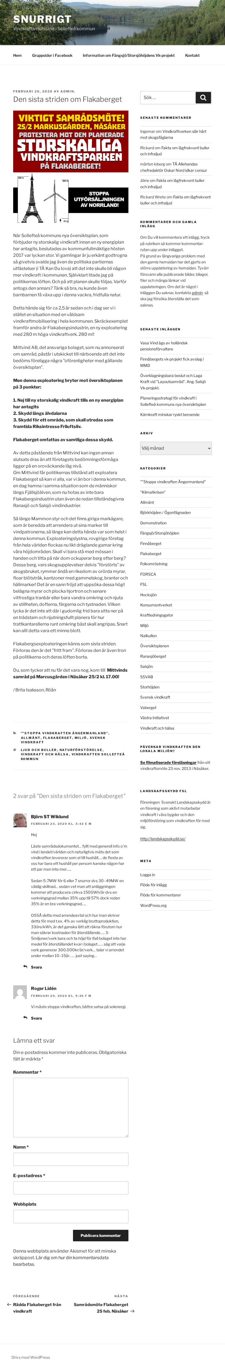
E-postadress (29, 1175)
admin (197, 292)
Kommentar (27, 1072)
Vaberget (148, 707)
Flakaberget (57, 738)
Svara (36, 967)
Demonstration (153, 523)
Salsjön (146, 666)
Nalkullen (148, 635)
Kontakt (192, 55)
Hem (17, 55)
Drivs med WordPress (31, 1357)
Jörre (144, 180)
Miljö (81, 738)
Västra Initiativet (154, 717)
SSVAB (146, 676)
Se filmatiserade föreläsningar (168, 762)
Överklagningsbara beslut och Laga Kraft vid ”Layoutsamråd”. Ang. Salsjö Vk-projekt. (173, 381)
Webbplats (24, 1204)
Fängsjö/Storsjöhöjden (159, 533)
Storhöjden (149, 687)
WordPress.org (153, 905)
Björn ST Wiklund (50, 816)
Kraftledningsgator (156, 615)
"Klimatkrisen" (153, 492)
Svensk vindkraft (155, 697)
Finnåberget (150, 543)
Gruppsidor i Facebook (52, 55)
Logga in (147, 874)
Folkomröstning (153, 563)
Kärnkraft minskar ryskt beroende (169, 414)
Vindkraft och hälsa (45, 754)
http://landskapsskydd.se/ (162, 838)
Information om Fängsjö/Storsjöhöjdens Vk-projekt (129, 55)
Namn (21, 1147)
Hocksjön (148, 594)
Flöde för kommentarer (160, 895)
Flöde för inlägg (153, 884)
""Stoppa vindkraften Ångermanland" (64, 733)
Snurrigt (42, 19)
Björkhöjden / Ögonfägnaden (165, 512)
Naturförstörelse (81, 750)
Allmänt (31, 738)
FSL (143, 584)
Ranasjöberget (153, 656)
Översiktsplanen (154, 645)
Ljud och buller (39, 750)
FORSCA (148, 574)
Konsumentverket (156, 605)
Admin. (67, 91)
